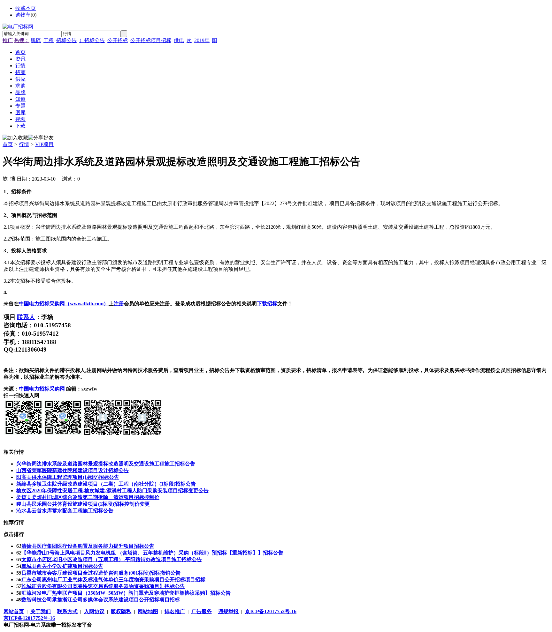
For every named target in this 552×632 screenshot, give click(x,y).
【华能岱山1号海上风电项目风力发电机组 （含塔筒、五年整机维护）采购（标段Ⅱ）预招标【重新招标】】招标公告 (152, 552)
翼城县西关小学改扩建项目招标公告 (62, 566)
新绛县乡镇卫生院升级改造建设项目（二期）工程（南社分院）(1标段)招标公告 (106, 484)
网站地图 (148, 611)
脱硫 (36, 40)
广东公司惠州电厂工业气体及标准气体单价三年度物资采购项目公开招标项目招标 (113, 579)
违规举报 (228, 611)
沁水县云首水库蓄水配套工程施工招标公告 (64, 510)
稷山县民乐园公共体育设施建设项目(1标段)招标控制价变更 (83, 504)
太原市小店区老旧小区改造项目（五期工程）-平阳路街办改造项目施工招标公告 (111, 559)
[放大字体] (5, 178)
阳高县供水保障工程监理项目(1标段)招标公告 (67, 477)
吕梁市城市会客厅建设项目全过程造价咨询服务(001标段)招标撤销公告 (100, 573)
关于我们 (40, 611)
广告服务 (201, 611)
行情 (24, 144)
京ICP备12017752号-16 (270, 611)
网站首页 (14, 611)
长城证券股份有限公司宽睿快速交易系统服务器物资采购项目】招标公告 (103, 586)
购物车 (23, 15)
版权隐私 (121, 611)
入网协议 (94, 611)
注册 (119, 303)
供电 (179, 40)
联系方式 (67, 611)
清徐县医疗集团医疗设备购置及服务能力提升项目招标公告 (87, 546)
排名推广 (175, 611)
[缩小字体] (12, 178)
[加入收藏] (15, 138)
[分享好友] (41, 138)
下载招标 (267, 303)
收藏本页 (25, 8)
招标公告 (66, 40)
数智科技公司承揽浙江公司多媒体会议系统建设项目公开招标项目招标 (100, 599)
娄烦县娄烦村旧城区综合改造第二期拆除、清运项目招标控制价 (87, 497)
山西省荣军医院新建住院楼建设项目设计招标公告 (72, 470)
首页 (8, 144)
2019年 (202, 40)
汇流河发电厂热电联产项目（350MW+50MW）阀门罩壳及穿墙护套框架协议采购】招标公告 (126, 593)
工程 (48, 40)
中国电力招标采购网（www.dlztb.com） (64, 303)
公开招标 (117, 40)
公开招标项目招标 (150, 40)
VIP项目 (44, 144)
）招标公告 (92, 40)
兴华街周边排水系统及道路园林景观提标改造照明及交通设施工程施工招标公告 (105, 463)
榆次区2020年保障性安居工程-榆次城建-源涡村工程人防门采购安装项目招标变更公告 (112, 490)
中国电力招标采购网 (42, 388)
